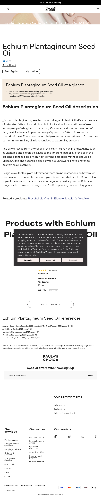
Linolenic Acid (65, 198)
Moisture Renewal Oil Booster (47, 280)
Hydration (32, 71)
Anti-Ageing (11, 71)
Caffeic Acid (81, 198)
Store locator (10, 464)
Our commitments (68, 397)
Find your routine (36, 437)
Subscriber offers (36, 452)
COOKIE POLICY (40, 485)
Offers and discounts (33, 447)
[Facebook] (96, 436)
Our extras (37, 429)
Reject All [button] (73, 260)
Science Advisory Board (64, 413)
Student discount (36, 462)
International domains (9, 459)
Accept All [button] (50, 260)
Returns (7, 468)
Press (6, 472)
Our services (10, 430)
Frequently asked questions (11, 444)
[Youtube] (83, 436)
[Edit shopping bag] (98, 9)
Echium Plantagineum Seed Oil (65, 23)
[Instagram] (69, 436)
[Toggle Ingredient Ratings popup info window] (10, 61)
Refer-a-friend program (35, 457)
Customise (28, 260)
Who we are (59, 405)
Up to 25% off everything (50, 2)
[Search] (8, 9)
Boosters (43, 273)
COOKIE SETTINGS (9, 490)
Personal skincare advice (36, 442)
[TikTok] (55, 436)
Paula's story (59, 409)
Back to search (14, 29)
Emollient (37, 23)
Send (90, 375)
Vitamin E (50, 198)
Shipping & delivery (12, 449)
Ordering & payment (9, 454)
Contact (7, 476)
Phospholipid (35, 198)
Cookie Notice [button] (31, 255)
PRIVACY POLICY (26, 485)
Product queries (11, 440)
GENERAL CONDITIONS (11, 485)
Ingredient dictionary (16, 23)
